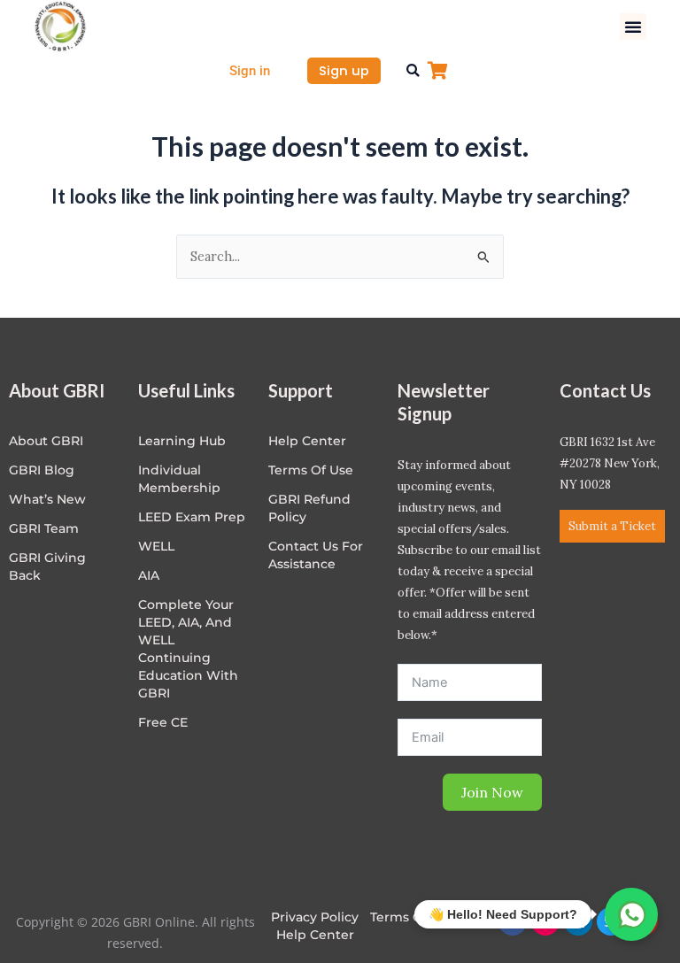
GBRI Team (44, 528)
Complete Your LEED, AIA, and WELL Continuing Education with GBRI (188, 649)
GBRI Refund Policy (309, 508)
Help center (307, 441)
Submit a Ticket (612, 526)
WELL (156, 546)
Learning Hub (182, 441)
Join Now (492, 792)
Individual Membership (179, 479)
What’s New (47, 499)
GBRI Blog (41, 470)
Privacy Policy (315, 917)
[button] (633, 26)
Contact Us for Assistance (315, 555)
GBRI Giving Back (47, 566)
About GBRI (46, 441)
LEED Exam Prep (191, 517)
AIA (148, 575)
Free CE (163, 722)
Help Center (315, 935)
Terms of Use (310, 470)
